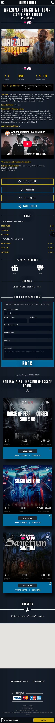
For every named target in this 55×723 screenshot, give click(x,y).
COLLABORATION (39, 681)
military (23, 86)
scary (49, 86)
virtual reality (42, 86)
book (43, 720)
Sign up (15, 720)
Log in (8, 720)
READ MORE (27, 451)
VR (8, 86)
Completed (36, 455)
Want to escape (21, 455)
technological (31, 86)
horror (27, 88)
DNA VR (29, 18)
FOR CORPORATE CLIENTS (20, 681)
